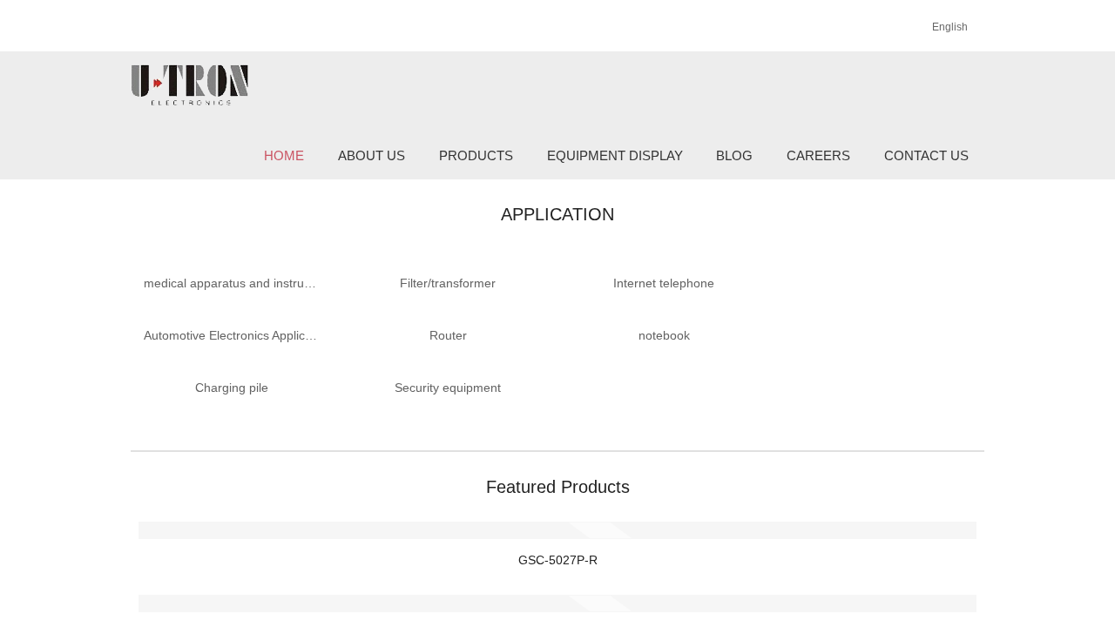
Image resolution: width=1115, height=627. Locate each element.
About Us (371, 155)
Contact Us (926, 155)
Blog (734, 155)
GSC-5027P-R (558, 560)
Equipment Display (615, 155)
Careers (818, 155)
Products (476, 155)
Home (284, 155)
